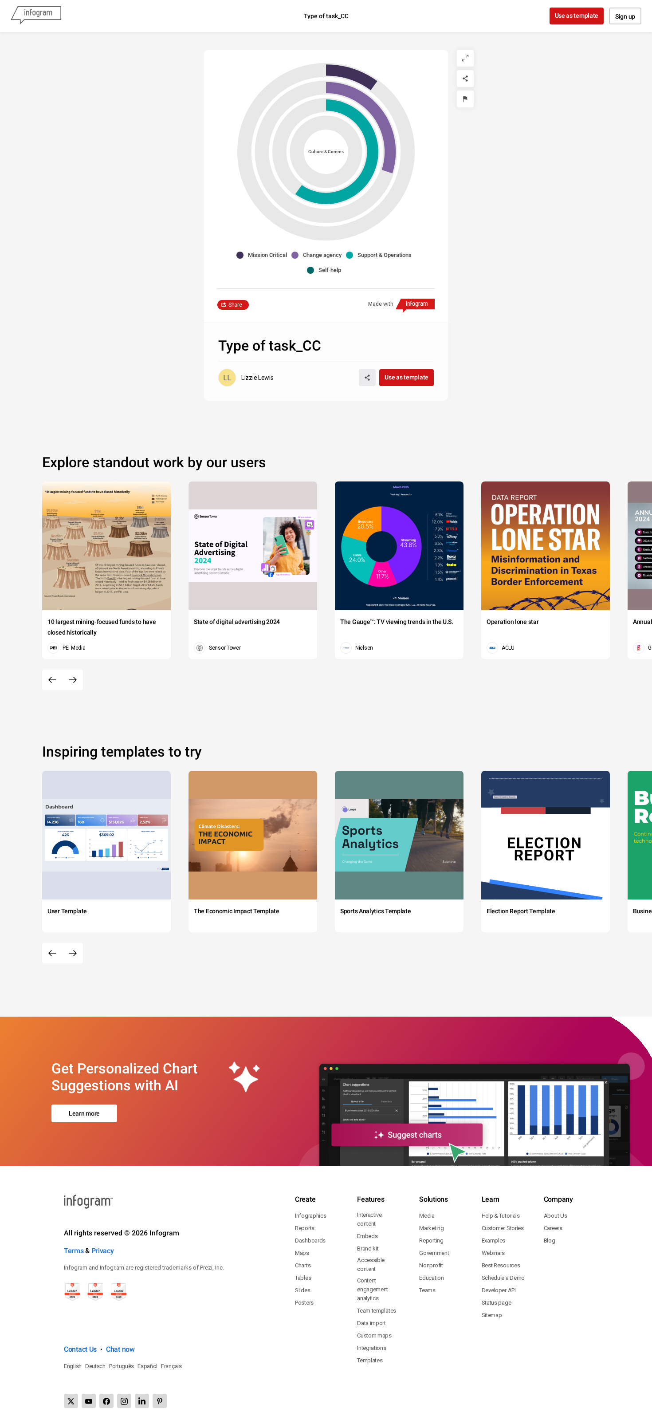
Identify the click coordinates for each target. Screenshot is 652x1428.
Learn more (84, 1113)
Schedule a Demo (503, 1277)
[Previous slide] (52, 679)
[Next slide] (72, 679)
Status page (496, 1302)
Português (121, 1366)
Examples (494, 1240)
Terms (74, 1251)
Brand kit (367, 1248)
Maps (302, 1253)
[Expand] (465, 58)
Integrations (371, 1348)
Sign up (625, 16)
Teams (427, 1290)
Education (431, 1277)
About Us (555, 1215)
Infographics (310, 1215)
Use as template (577, 15)
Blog (549, 1240)
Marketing (431, 1228)
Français (171, 1366)
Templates (369, 1360)
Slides (302, 1290)
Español (147, 1366)
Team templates (376, 1310)
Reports (304, 1228)
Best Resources (501, 1265)
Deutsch (95, 1366)
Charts (302, 1265)
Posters (304, 1302)
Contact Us (80, 1349)
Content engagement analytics (372, 1289)
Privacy (102, 1251)
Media (427, 1215)
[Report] (465, 99)
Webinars (493, 1253)
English (73, 1366)
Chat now (120, 1349)
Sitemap (492, 1315)
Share (235, 305)
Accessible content (371, 1264)
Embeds (367, 1236)
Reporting (431, 1240)
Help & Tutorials (501, 1215)
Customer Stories (503, 1228)
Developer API (499, 1290)
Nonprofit (431, 1265)
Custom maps (374, 1335)
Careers (553, 1228)
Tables (303, 1277)
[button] (263, 255)
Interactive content (369, 1219)
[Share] (465, 78)
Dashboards (310, 1240)
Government (434, 1253)
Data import (371, 1323)
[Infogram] (36, 16)
